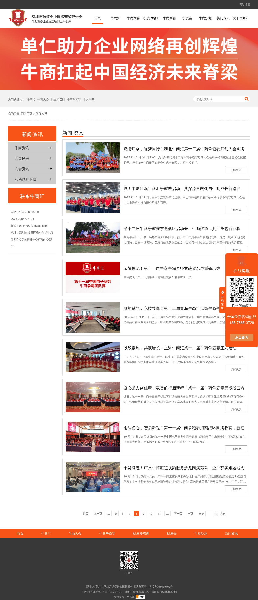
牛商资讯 (22, 147)
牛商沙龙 (205, 18)
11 (159, 513)
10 (151, 513)
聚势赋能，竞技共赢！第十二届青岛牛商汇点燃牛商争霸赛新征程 (182, 308)
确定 (222, 514)
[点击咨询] (241, 340)
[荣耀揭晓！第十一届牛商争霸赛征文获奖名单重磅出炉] (93, 277)
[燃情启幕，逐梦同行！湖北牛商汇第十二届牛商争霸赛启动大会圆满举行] (93, 157)
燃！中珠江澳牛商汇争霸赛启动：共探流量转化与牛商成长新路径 (182, 188)
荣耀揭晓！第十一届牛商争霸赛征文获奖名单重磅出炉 (172, 268)
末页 (190, 513)
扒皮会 (187, 18)
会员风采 (22, 158)
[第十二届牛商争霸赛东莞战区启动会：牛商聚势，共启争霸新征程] (93, 237)
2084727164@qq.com (33, 226)
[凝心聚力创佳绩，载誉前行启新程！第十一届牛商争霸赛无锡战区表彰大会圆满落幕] (93, 397)
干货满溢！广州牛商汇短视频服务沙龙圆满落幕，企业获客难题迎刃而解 (184, 468)
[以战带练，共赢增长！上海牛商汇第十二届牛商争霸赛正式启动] (93, 357)
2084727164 (26, 219)
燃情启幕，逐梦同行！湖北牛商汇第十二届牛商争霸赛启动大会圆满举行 (184, 149)
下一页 (178, 513)
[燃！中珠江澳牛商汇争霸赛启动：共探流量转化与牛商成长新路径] (93, 197)
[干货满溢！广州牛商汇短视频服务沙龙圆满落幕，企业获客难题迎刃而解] (93, 477)
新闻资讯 (223, 18)
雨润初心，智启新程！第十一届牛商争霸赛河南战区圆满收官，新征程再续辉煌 (184, 428)
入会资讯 (22, 168)
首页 (97, 18)
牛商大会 (133, 18)
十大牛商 (88, 99)
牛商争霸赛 (74, 99)
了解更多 (236, 170)
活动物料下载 (25, 179)
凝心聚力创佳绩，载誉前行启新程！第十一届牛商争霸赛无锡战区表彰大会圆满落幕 (184, 388)
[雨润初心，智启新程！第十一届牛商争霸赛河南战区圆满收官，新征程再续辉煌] (93, 437)
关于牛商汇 (241, 18)
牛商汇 (115, 18)
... (108, 513)
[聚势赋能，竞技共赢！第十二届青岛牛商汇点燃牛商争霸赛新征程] (93, 317)
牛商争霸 (169, 18)
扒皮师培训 (151, 18)
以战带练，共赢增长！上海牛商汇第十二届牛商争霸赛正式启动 (180, 348)
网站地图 (244, 4)
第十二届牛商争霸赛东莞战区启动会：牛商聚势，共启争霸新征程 (182, 228)
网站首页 (26, 113)
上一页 (98, 513)
